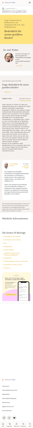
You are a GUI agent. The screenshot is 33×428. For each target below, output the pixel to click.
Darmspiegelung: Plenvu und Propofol (16, 261)
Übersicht (7, 92)
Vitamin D (7, 268)
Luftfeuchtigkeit (9, 250)
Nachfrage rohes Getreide (12, 236)
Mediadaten (6, 394)
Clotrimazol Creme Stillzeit (12, 240)
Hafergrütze (8, 258)
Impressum (5, 386)
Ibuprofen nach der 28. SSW (13, 264)
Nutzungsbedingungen (9, 398)
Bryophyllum (8, 246)
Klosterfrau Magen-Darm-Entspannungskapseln (12, 254)
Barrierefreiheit (7, 410)
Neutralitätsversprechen (9, 390)
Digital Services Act (8, 406)
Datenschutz (6, 402)
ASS (5, 243)
